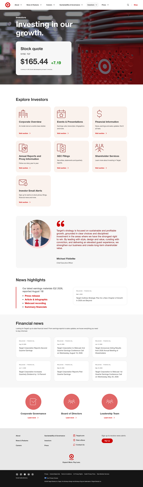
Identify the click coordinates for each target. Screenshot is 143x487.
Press (104, 5)
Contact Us (80, 445)
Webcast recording (35, 303)
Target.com (80, 436)
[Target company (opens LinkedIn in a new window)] (29, 474)
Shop (136, 5)
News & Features (33, 5)
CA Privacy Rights (78, 474)
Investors (90, 5)
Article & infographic (36, 299)
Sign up (107, 441)
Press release (32, 295)
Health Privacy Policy (89, 474)
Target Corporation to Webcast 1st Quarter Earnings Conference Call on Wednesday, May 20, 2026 (108, 374)
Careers (49, 5)
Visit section (23, 133)
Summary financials (36, 306)
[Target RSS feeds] (32, 474)
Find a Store (80, 440)
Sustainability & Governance (70, 5)
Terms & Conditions (66, 474)
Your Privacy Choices (52, 478)
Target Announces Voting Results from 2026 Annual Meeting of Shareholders (108, 350)
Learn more (32, 418)
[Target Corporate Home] (7, 4)
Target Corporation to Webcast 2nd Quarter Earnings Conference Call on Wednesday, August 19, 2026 (71, 350)
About (17, 5)
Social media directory (22, 478)
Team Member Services (103, 474)
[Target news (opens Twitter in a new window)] (17, 474)
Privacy (46, 474)
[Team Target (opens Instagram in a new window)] (25, 474)
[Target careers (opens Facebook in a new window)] (21, 474)
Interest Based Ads (55, 474)
